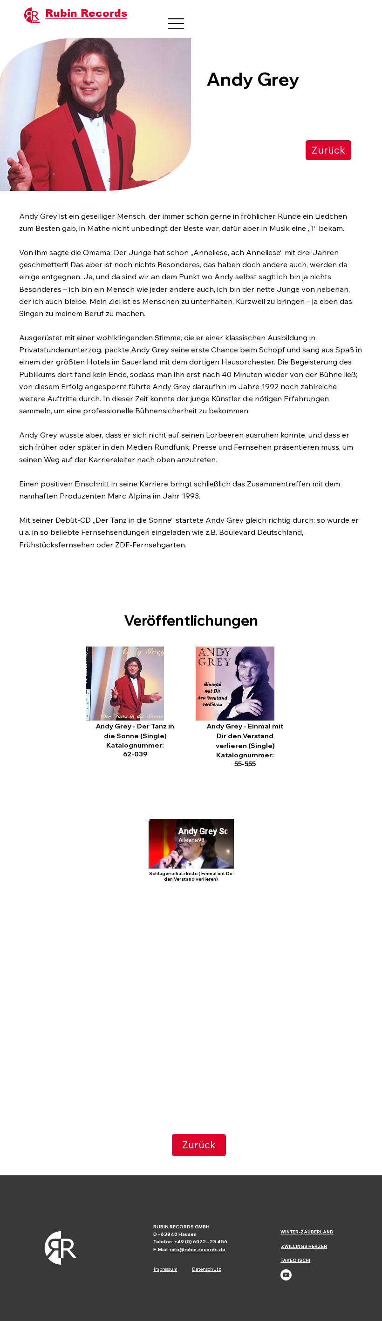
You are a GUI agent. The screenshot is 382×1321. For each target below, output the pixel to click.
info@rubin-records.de (197, 1250)
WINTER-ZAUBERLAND (307, 1231)
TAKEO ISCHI (295, 1260)
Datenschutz (206, 1269)
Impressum (165, 1269)
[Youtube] (286, 1275)
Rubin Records (86, 13)
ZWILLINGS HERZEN (304, 1246)
